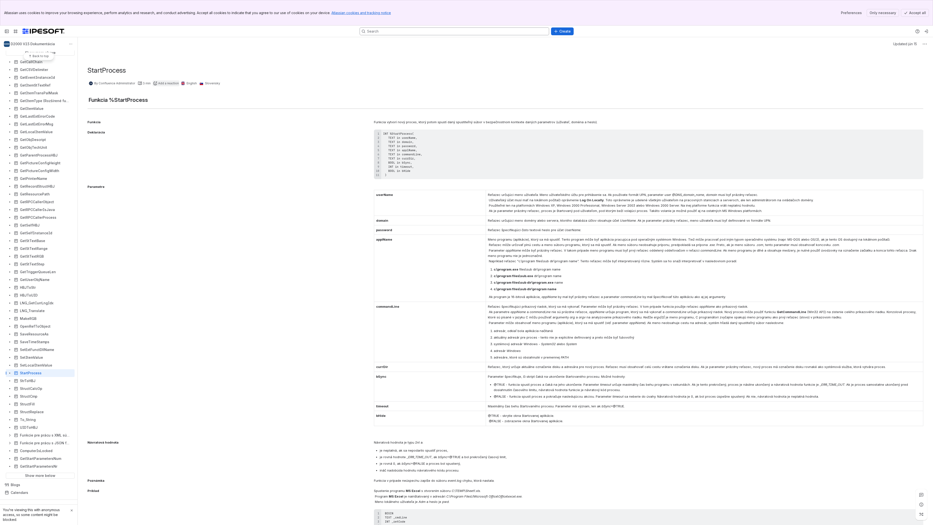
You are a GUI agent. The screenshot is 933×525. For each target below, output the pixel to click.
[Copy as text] (917, 135)
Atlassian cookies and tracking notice (361, 13)
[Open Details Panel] (921, 504)
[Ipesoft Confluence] (43, 31)
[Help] (917, 31)
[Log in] (926, 31)
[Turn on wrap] (909, 135)
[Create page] (921, 514)
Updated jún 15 (905, 44)
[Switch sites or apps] (15, 31)
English (192, 83)
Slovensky (212, 83)
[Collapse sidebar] (7, 31)
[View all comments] (921, 495)
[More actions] (71, 44)
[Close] (72, 510)
